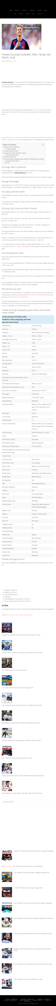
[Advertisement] (28, 72)
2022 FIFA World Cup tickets (36, 295)
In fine (8, 163)
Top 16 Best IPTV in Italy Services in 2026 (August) (28, 866)
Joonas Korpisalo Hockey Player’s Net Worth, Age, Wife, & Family (33, 934)
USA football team (25, 301)
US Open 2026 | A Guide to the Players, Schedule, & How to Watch (22, 652)
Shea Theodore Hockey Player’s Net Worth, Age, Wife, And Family (33, 918)
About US (48, 1000)
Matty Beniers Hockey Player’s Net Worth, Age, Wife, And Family (21, 723)
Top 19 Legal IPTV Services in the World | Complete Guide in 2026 (22, 705)
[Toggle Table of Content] (42, 145)
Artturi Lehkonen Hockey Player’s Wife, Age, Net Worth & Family (33, 964)
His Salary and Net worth (11, 151)
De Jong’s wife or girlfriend (11, 147)
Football (21, 615)
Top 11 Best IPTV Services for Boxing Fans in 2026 (17, 758)
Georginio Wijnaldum (47, 269)
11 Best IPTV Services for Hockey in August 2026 (28, 888)
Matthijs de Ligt (15, 140)
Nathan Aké (27, 137)
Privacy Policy (37, 1000)
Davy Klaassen (6, 137)
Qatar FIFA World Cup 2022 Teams (17, 297)
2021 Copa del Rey (19, 246)
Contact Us (28, 1001)
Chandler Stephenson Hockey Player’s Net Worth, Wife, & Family (21, 740)
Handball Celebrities (44, 999)
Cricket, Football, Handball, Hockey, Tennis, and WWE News (28, 5)
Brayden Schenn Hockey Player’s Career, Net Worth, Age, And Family (32, 949)
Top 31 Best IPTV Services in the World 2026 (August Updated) (33, 903)
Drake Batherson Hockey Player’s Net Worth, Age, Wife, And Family (22, 793)
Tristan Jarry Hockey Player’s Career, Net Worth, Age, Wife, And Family (23, 776)
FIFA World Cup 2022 (10, 157)
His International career (12, 155)
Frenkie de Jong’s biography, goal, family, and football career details (24, 159)
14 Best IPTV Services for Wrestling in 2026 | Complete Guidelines (34, 851)
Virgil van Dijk (35, 137)
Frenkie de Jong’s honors (12, 161)
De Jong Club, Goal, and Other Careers (15, 153)
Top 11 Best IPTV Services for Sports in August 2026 (17, 688)
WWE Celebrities (25, 1000)
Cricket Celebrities (11, 999)
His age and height (11, 149)
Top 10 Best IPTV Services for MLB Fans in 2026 (28, 979)
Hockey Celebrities (11, 1000)
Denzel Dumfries (45, 137)
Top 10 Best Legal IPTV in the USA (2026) (14, 670)
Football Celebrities (27, 615)
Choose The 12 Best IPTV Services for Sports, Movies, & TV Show (21, 635)
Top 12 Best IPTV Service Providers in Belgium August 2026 (31, 873)
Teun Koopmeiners (17, 137)
